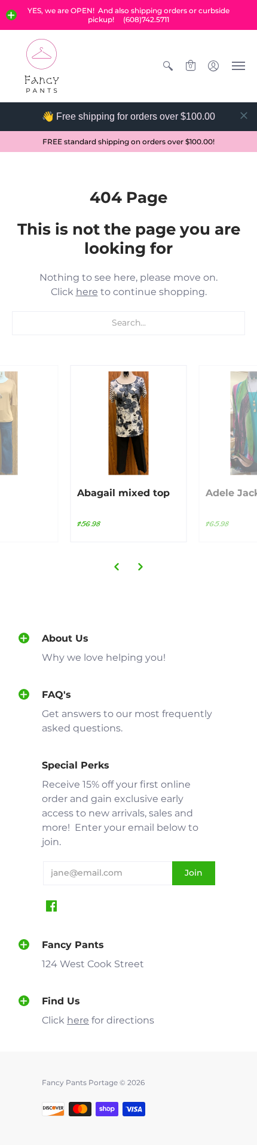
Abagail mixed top (123, 493)
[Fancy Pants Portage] (42, 66)
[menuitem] (168, 66)
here (87, 291)
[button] (11, 15)
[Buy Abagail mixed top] (128, 423)
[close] (244, 115)
